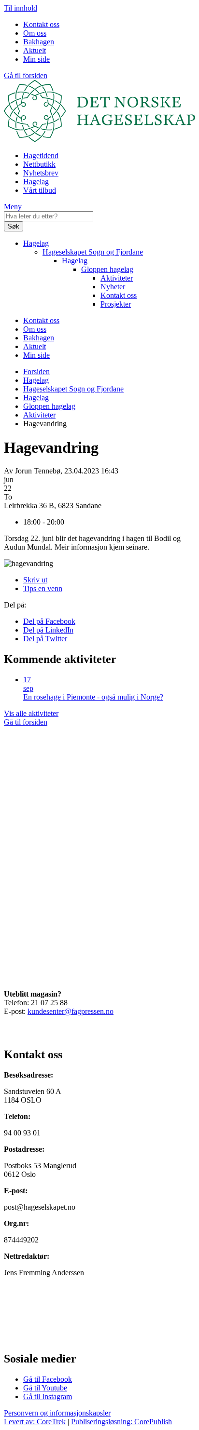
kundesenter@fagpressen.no (71, 1011)
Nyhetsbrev (40, 173)
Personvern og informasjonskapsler (57, 1413)
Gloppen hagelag (107, 269)
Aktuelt (34, 50)
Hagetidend (40, 155)
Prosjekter (115, 304)
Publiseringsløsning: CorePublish (121, 1421)
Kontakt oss (41, 24)
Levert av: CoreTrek (35, 1421)
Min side (36, 59)
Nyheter (112, 287)
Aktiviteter (116, 278)
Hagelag (36, 181)
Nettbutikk (39, 164)
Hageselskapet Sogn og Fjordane (93, 252)
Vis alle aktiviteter (31, 713)
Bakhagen (38, 42)
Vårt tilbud (39, 190)
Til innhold (20, 8)
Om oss (34, 33)
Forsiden (36, 371)
